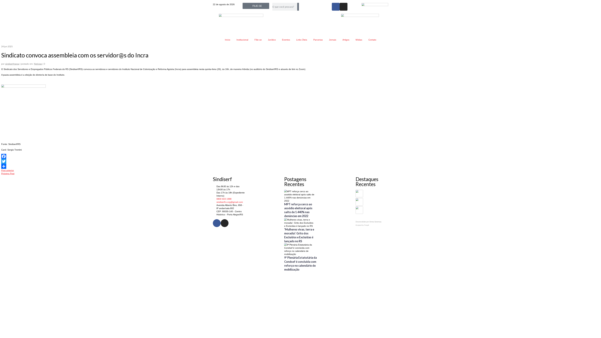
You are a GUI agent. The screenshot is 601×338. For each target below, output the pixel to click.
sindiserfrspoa (12, 64)
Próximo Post (7, 173)
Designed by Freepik (362, 225)
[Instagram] (343, 7)
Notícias (38, 64)
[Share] (300, 166)
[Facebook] (336, 7)
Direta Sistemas (375, 222)
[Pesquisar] (298, 7)
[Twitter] (300, 161)
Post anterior (7, 170)
